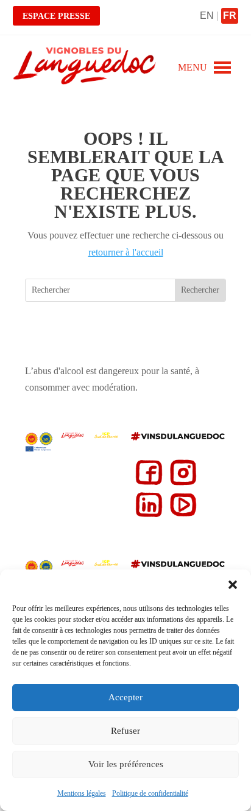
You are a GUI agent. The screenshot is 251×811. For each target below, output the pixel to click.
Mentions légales (81, 793)
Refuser (125, 731)
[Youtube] (181, 515)
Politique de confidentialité (150, 793)
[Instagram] (181, 483)
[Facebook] (147, 483)
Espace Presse (56, 16)
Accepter (125, 697)
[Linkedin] (147, 515)
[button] (233, 585)
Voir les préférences (125, 764)
